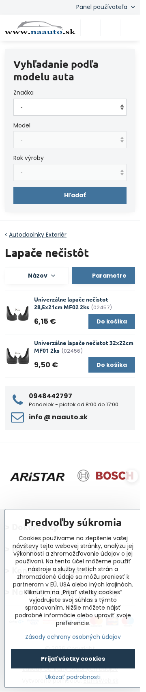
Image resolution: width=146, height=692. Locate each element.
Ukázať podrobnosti (73, 677)
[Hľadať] (90, 27)
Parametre (109, 276)
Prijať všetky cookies (73, 659)
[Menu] (130, 27)
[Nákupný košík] (110, 27)
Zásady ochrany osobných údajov (73, 637)
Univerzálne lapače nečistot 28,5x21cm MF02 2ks (71, 302)
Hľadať (75, 195)
